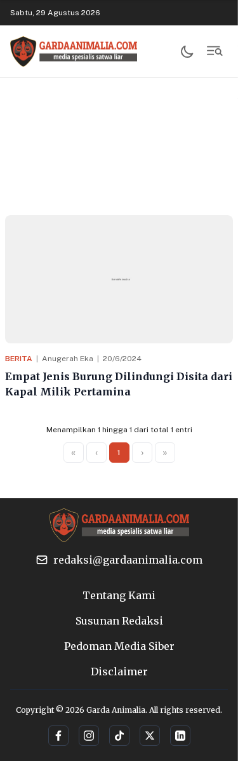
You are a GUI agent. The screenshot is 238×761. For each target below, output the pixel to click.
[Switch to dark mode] (187, 51)
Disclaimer (119, 671)
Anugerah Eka (67, 358)
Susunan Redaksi (119, 620)
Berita (18, 358)
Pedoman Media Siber (119, 646)
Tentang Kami (119, 595)
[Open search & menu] (215, 51)
